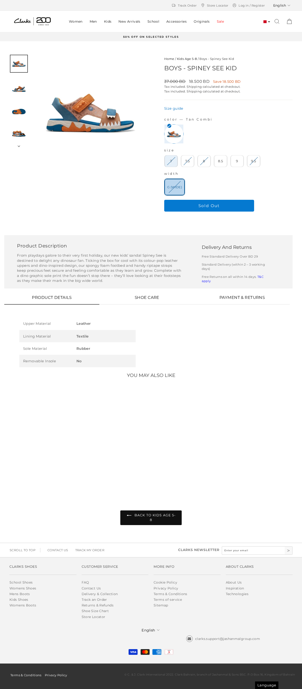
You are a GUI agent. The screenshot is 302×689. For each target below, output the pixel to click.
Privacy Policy (166, 588)
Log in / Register (252, 5)
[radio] (174, 134)
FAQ (85, 582)
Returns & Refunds (97, 605)
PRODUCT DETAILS (51, 297)
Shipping (194, 86)
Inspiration (235, 588)
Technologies (237, 594)
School (153, 21)
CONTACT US (57, 550)
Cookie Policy (165, 582)
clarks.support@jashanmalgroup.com (227, 639)
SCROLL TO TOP (22, 550)
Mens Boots (19, 594)
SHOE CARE (147, 297)
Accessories (176, 21)
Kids (108, 21)
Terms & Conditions (170, 594)
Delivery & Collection (100, 594)
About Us (234, 582)
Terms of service (168, 599)
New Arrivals (129, 21)
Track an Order (94, 599)
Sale (220, 21)
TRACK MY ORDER (89, 550)
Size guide (173, 108)
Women (76, 21)
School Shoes (21, 582)
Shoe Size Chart (95, 611)
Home (169, 59)
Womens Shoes (22, 588)
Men (93, 21)
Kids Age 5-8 (187, 59)
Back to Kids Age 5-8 (154, 517)
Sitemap (161, 605)
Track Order (187, 5)
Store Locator (217, 5)
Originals (202, 21)
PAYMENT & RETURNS (242, 297)
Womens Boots (22, 605)
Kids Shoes (18, 599)
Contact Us (91, 588)
